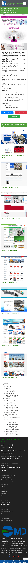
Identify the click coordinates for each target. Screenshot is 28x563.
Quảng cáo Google (11, 433)
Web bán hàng (14, 8)
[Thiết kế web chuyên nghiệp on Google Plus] (18, 556)
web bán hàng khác (11, 397)
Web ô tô (8, 386)
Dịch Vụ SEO (4, 473)
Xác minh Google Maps (12, 428)
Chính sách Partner (5, 500)
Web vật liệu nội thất (11, 393)
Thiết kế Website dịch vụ (7, 511)
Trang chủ (6, 8)
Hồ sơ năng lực (4, 497)
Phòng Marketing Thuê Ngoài (8, 475)
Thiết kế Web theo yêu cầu (10, 414)
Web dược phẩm (10, 391)
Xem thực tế (14, 116)
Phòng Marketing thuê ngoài (13, 417)
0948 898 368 (8, 112)
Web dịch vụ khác (10, 412)
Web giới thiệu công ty (12, 410)
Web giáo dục (9, 402)
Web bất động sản (11, 405)
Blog (2, 495)
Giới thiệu (3, 489)
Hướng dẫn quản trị (5, 502)
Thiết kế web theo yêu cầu (7, 482)
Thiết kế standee (13, 424)
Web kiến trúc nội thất (12, 407)
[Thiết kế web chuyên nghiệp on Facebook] (10, 556)
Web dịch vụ (6, 398)
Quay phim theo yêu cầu (12, 429)
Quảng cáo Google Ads (6, 477)
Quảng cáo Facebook (11, 431)
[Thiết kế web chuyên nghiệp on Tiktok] (15, 556)
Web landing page (11, 403)
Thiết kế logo (12, 422)
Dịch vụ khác (6, 416)
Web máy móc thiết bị (8, 10)
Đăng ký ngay (21, 112)
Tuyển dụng (4, 491)
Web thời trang (10, 390)
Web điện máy (9, 388)
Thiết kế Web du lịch (11, 400)
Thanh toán (3, 493)
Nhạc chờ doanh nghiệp (12, 434)
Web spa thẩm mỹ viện (12, 409)
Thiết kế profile (13, 426)
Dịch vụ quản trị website (7, 479)
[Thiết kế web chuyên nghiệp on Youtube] (13, 556)
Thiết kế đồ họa (10, 421)
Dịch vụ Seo (9, 419)
